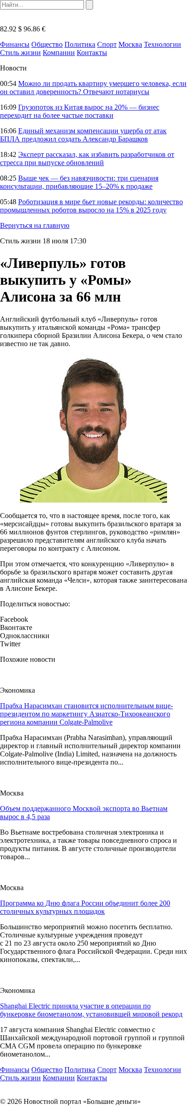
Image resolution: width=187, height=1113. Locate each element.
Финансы (15, 44)
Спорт (107, 44)
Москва (130, 44)
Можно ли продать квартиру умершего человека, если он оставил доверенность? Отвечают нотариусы (93, 88)
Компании (59, 52)
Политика (79, 44)
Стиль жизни (20, 52)
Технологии (162, 44)
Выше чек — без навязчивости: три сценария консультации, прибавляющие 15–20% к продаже (79, 182)
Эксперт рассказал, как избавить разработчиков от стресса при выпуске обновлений (87, 158)
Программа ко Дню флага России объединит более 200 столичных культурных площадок (85, 907)
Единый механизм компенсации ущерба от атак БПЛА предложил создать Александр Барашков (83, 135)
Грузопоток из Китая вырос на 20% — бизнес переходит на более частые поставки (79, 111)
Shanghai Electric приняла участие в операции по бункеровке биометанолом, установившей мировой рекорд (91, 1010)
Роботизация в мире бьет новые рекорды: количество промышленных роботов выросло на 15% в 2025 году (91, 206)
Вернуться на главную (34, 225)
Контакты (92, 52)
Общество (47, 44)
